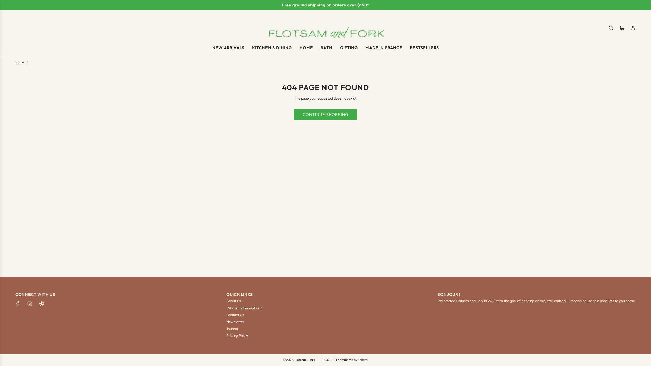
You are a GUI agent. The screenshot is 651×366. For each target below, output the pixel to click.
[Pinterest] (41, 303)
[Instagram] (29, 303)
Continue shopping (325, 114)
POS (326, 360)
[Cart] (622, 28)
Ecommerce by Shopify (352, 360)
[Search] (610, 28)
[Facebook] (17, 303)
